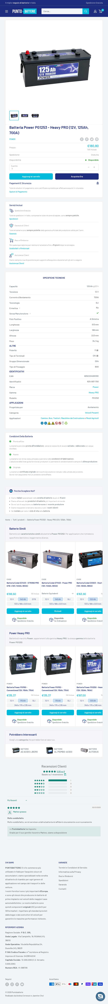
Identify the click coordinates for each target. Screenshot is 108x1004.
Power (12, 139)
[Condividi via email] (97, 139)
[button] (39, 780)
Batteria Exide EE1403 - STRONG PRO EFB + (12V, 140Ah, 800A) (23, 584)
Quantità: (14, 166)
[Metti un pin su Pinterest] (87, 139)
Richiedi (57, 611)
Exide (9, 579)
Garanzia (13, 234)
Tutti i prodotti (19, 520)
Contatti (62, 889)
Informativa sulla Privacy (70, 872)
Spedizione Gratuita (94, 3)
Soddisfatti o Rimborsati (19, 248)
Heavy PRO (94, 392)
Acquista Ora (77, 176)
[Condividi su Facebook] (82, 139)
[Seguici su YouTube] (22, 984)
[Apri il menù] (6, 11)
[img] (13, 807)
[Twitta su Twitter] (92, 139)
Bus (50, 418)
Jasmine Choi (38, 996)
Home (7, 520)
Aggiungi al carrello (31, 176)
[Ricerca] (85, 11)
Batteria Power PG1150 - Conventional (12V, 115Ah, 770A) (20, 688)
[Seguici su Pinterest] (17, 984)
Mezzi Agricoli (92, 418)
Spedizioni (13, 219)
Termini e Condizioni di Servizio (73, 867)
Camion (44, 418)
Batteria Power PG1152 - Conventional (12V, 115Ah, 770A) (55, 688)
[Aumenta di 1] (94, 167)
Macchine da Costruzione (72, 418)
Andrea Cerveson (23, 996)
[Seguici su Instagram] (12, 984)
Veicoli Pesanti (92, 412)
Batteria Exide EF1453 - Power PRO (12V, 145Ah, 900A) (57, 584)
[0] (100, 11)
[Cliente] (95, 11)
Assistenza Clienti (16, 263)
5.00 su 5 (61, 771)
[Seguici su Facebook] (7, 984)
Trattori (56, 418)
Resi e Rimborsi (66, 876)
